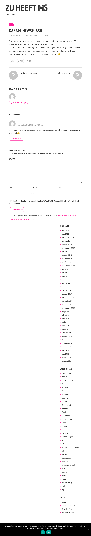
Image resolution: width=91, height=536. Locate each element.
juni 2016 (65, 318)
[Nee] (88, 529)
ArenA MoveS (67, 380)
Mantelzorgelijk (68, 437)
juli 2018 (65, 251)
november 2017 (68, 258)
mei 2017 (65, 280)
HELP (64, 422)
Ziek (63, 486)
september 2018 (68, 248)
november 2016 (68, 301)
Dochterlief (66, 405)
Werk (64, 479)
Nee (48, 532)
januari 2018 (67, 255)
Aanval (64, 376)
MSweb (65, 451)
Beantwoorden (17, 139)
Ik (28, 36)
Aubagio (65, 387)
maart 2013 (66, 361)
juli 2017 (65, 272)
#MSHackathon (68, 373)
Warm (64, 475)
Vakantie (65, 472)
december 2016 (68, 297)
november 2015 (68, 343)
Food (64, 412)
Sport (21, 61)
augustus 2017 (67, 269)
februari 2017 (67, 290)
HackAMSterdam (68, 419)
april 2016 (66, 325)
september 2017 (68, 265)
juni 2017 (65, 276)
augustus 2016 (67, 311)
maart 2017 (66, 287)
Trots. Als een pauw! (29, 73)
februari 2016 (67, 332)
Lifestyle (65, 433)
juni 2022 (65, 234)
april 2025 (66, 230)
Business (65, 394)
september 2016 (68, 308)
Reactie (12, 159)
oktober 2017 (67, 262)
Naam (11, 187)
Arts (63, 384)
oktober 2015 (67, 347)
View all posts (17, 103)
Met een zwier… (63, 73)
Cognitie (65, 398)
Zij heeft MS (27, 7)
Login (64, 502)
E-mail (36, 187)
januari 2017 (67, 294)
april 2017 (66, 283)
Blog (63, 391)
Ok (43, 532)
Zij (11, 25)
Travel (64, 468)
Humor (64, 426)
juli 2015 (65, 350)
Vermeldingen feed (69, 505)
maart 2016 (66, 329)
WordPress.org (68, 512)
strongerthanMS (68, 465)
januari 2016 (67, 336)
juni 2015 (65, 354)
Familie (65, 408)
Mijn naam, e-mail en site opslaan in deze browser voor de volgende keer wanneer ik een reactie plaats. (44, 202)
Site (59, 187)
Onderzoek (66, 458)
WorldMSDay (67, 482)
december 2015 (68, 340)
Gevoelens (66, 415)
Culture (65, 401)
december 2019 (68, 237)
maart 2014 (66, 357)
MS (63, 444)
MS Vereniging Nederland (72, 447)
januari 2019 (67, 244)
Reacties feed (67, 509)
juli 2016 (65, 315)
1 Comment (46, 36)
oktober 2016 (67, 304)
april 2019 (66, 241)
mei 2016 (65, 322)
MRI (63, 440)
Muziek (64, 454)
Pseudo (65, 461)
